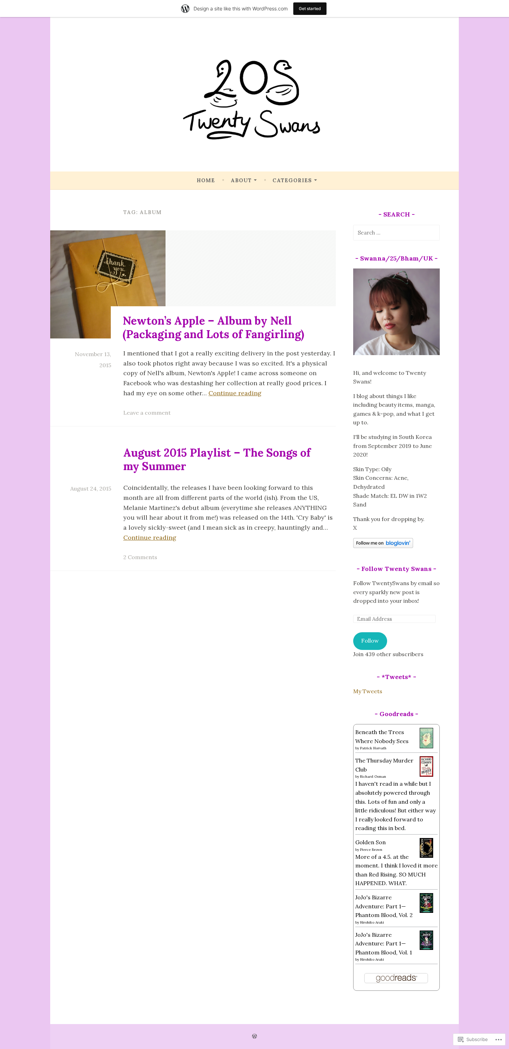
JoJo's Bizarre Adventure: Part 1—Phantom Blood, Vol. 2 (384, 906)
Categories (292, 180)
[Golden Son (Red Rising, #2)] (426, 855)
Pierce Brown (371, 849)
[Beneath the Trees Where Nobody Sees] (426, 746)
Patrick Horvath (373, 748)
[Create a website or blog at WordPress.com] (254, 1036)
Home (206, 180)
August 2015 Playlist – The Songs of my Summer (217, 459)
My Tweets (367, 691)
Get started (310, 8)
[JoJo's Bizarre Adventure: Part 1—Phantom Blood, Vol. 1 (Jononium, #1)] (426, 947)
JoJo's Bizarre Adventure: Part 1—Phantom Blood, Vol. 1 (383, 943)
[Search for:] (396, 232)
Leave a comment (147, 412)
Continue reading (234, 393)
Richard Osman (373, 776)
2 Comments (140, 557)
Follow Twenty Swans (396, 569)
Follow (370, 640)
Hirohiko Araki (372, 922)
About (241, 180)
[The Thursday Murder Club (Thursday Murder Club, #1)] (426, 774)
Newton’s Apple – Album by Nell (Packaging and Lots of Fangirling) (213, 327)
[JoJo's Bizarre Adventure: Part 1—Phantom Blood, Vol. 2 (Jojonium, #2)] (426, 910)
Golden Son (370, 842)
